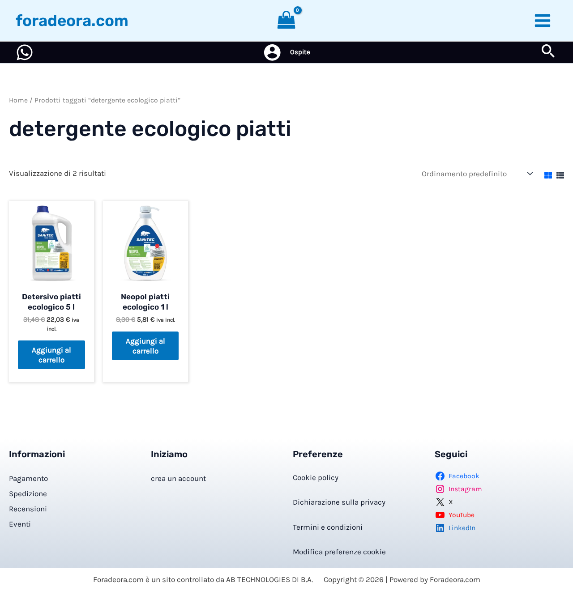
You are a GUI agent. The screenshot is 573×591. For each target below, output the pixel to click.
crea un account (178, 478)
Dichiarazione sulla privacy (339, 501)
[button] (548, 52)
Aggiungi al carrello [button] (51, 354)
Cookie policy (315, 477)
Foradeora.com (72, 20)
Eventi (20, 523)
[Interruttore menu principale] (543, 21)
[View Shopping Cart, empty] (286, 21)
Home (18, 100)
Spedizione (28, 493)
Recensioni (28, 508)
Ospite (300, 52)
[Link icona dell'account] (272, 52)
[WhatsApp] (25, 52)
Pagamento (28, 478)
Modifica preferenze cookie (339, 551)
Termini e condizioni (328, 527)
